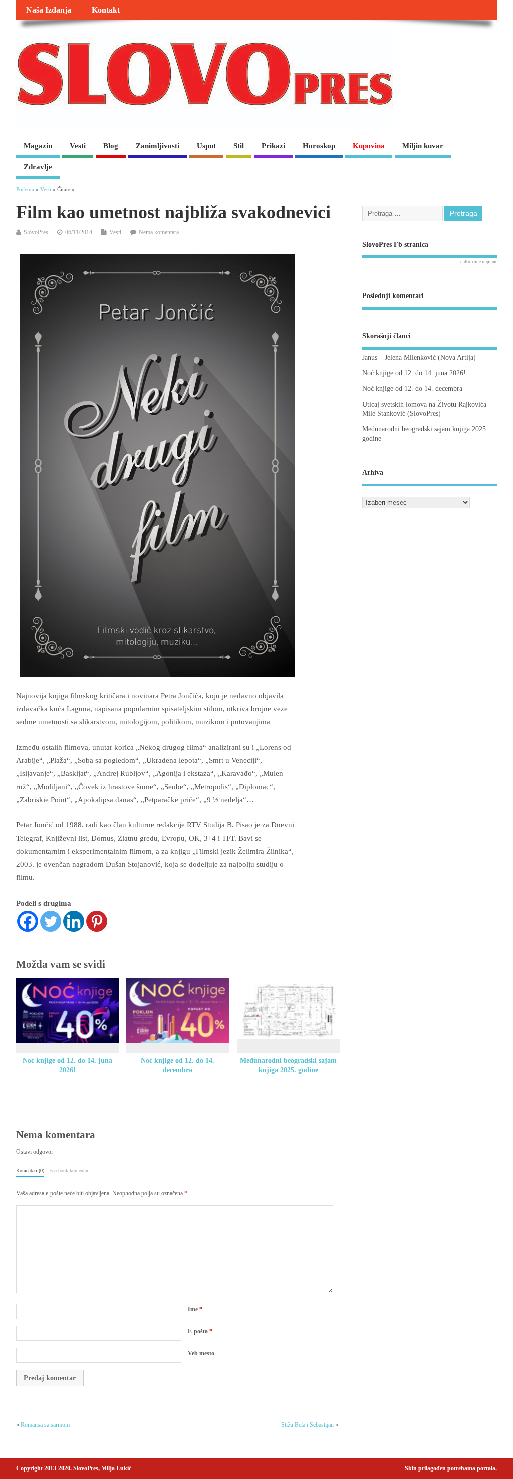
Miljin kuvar (422, 146)
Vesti (78, 146)
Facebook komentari (69, 1170)
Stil (238, 146)
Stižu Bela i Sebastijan (307, 1424)
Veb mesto (201, 1353)
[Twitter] (50, 921)
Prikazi (273, 146)
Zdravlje (38, 167)
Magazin (38, 146)
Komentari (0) (30, 1170)
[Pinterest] (96, 921)
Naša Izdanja (48, 10)
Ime (195, 1309)
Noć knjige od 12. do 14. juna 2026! (414, 373)
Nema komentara (159, 232)
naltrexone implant (478, 261)
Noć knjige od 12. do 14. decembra (412, 388)
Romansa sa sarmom (45, 1424)
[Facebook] (27, 921)
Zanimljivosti (157, 146)
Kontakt (106, 10)
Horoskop (319, 146)
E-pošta (200, 1331)
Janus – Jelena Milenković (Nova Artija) (419, 357)
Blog (110, 146)
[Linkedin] (73, 921)
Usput (206, 146)
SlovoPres (36, 232)
